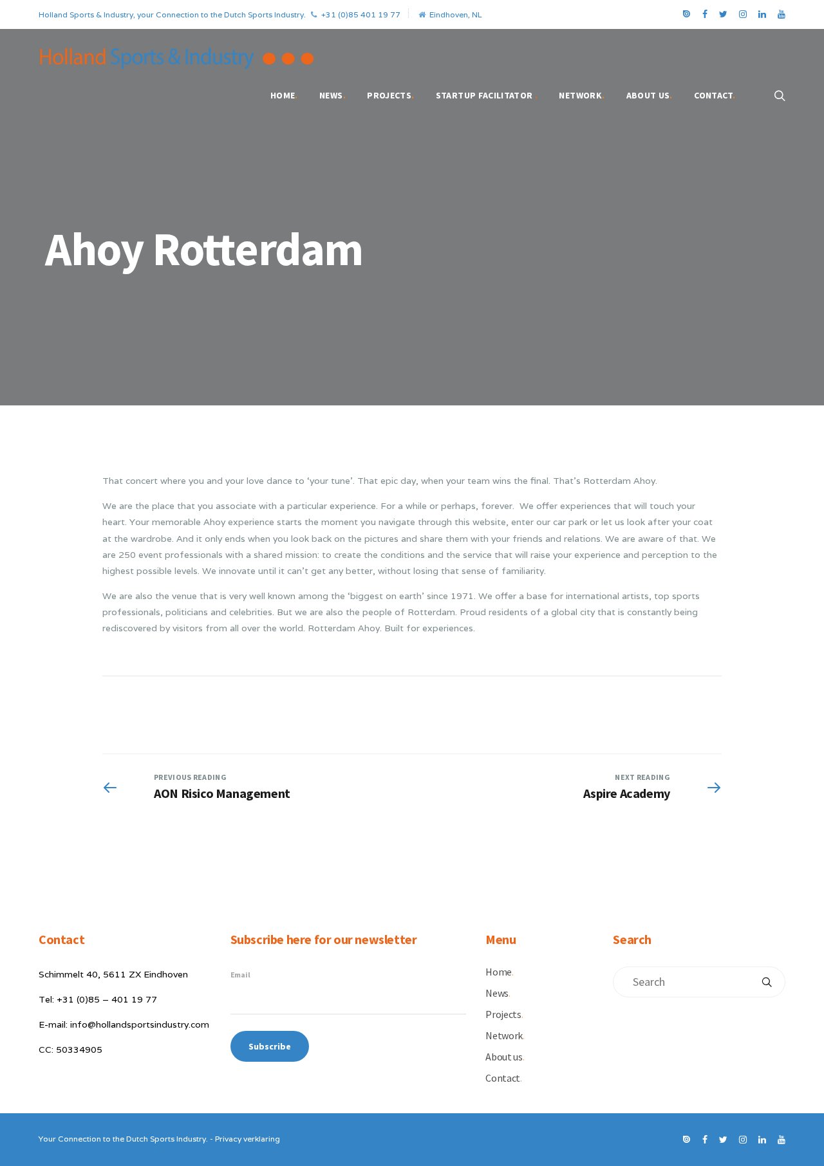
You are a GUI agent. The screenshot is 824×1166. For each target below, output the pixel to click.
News (332, 95)
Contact (714, 95)
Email (240, 974)
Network (581, 95)
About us (649, 95)
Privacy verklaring (247, 1138)
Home (284, 95)
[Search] (767, 982)
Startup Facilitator (487, 95)
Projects (390, 95)
